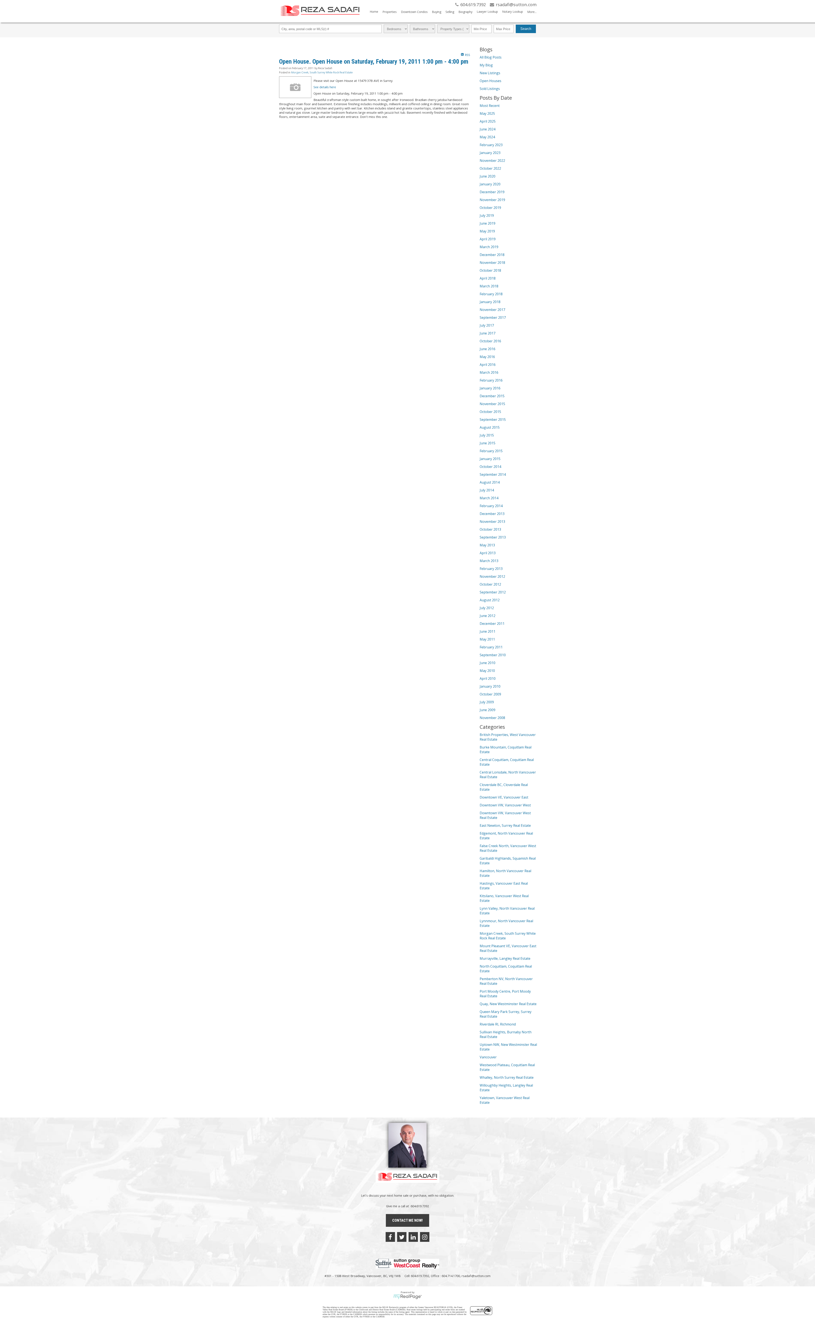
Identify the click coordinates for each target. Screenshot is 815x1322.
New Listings (490, 73)
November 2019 (492, 199)
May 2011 (487, 639)
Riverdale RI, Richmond (498, 1024)
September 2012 (493, 592)
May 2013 (487, 545)
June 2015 (487, 443)
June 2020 (487, 176)
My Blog (486, 65)
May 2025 (487, 113)
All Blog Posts (491, 57)
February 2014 (491, 506)
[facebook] (390, 1237)
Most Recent (490, 105)
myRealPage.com (407, 1297)
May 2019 (487, 231)
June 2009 (487, 710)
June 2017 (487, 333)
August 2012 (490, 600)
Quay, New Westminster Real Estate (508, 1004)
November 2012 (492, 576)
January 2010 (490, 686)
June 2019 (487, 223)
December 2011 (492, 623)
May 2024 (487, 137)
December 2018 (492, 254)
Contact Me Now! (407, 1220)
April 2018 (488, 278)
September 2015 (493, 419)
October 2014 (490, 466)
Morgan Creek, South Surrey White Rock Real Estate (322, 72)
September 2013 (493, 537)
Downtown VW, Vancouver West (505, 805)
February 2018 (491, 294)
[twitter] (401, 1237)
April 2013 (488, 553)
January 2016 (490, 388)
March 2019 (489, 247)
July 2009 (487, 702)
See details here (324, 87)
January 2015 (490, 458)
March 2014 (489, 498)
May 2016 (487, 356)
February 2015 (491, 451)
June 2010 (487, 662)
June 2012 (487, 615)
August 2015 (490, 427)
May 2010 (487, 670)
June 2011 (487, 631)
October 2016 (490, 341)
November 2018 (492, 262)
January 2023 (490, 152)
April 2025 (488, 121)
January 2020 (490, 184)
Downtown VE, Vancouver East (504, 797)
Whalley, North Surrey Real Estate (507, 1077)
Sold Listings (490, 88)
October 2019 (490, 207)
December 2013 (492, 513)
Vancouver (488, 1057)
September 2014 (493, 474)
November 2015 (492, 403)
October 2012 (490, 584)
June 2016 (487, 349)
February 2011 (491, 647)
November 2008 (492, 717)
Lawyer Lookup (487, 12)
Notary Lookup (512, 12)
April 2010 (488, 678)
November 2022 (492, 160)
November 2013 (492, 521)
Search (525, 29)
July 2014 (487, 490)
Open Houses (490, 80)
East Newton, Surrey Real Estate (505, 825)
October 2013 (490, 529)
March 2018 (489, 286)
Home (374, 12)
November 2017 (492, 309)
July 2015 (487, 435)
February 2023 (491, 145)
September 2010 (493, 655)
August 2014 (490, 482)
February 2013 (491, 568)
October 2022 (490, 168)
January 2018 (490, 301)
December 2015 (492, 396)
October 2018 (490, 270)
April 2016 (488, 364)
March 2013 (489, 560)
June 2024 (487, 129)
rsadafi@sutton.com (476, 1276)
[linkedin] (413, 1237)
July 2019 (487, 215)
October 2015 (490, 411)
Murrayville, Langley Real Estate (505, 958)
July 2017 (487, 325)
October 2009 (490, 694)
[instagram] (424, 1237)
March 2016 (489, 372)
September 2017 (493, 317)
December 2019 (492, 192)
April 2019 (488, 239)
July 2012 (487, 608)
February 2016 (491, 380)
